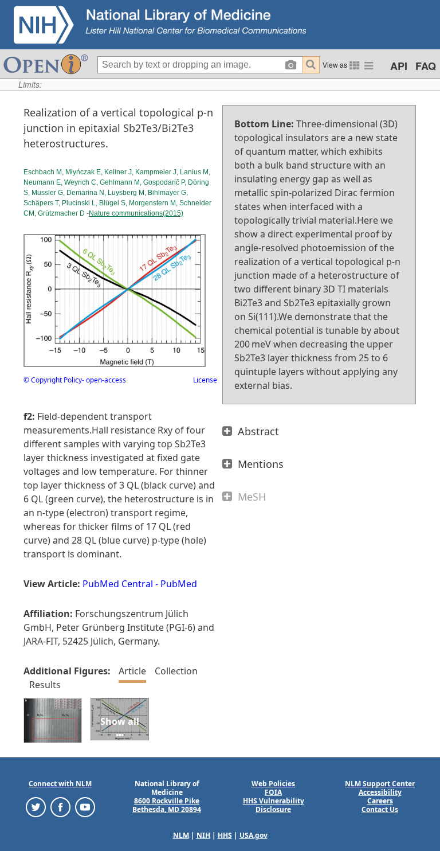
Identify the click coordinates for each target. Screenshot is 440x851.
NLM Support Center (380, 783)
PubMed (178, 583)
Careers (380, 801)
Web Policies (273, 783)
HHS (225, 835)
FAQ (425, 65)
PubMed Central (117, 583)
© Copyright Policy (52, 380)
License (205, 380)
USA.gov (253, 835)
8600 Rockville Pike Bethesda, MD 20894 (166, 805)
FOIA (273, 792)
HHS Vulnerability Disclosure (273, 805)
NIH (203, 835)
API (398, 65)
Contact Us (380, 809)
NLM (181, 835)
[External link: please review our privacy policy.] (36, 806)
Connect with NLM (60, 783)
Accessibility (380, 792)
